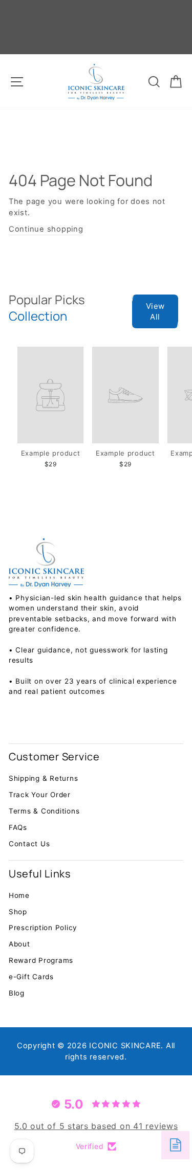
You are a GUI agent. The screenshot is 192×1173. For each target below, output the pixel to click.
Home (19, 895)
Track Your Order (40, 795)
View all (155, 311)
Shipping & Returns (43, 778)
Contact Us (29, 844)
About (19, 944)
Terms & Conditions (44, 811)
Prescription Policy (43, 927)
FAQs (18, 827)
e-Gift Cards (31, 977)
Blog (17, 993)
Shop (18, 912)
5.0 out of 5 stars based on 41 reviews (96, 1126)
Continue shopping (46, 229)
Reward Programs (41, 960)
